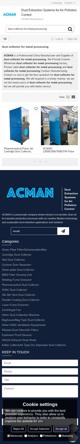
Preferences (50, 435)
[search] (70, 29)
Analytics (33, 435)
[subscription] (63, 231)
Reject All (18, 428)
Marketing (67, 435)
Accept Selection (39, 428)
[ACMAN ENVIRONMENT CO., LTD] (9, 14)
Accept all (61, 428)
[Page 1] (34, 162)
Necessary (16, 435)
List (68, 97)
